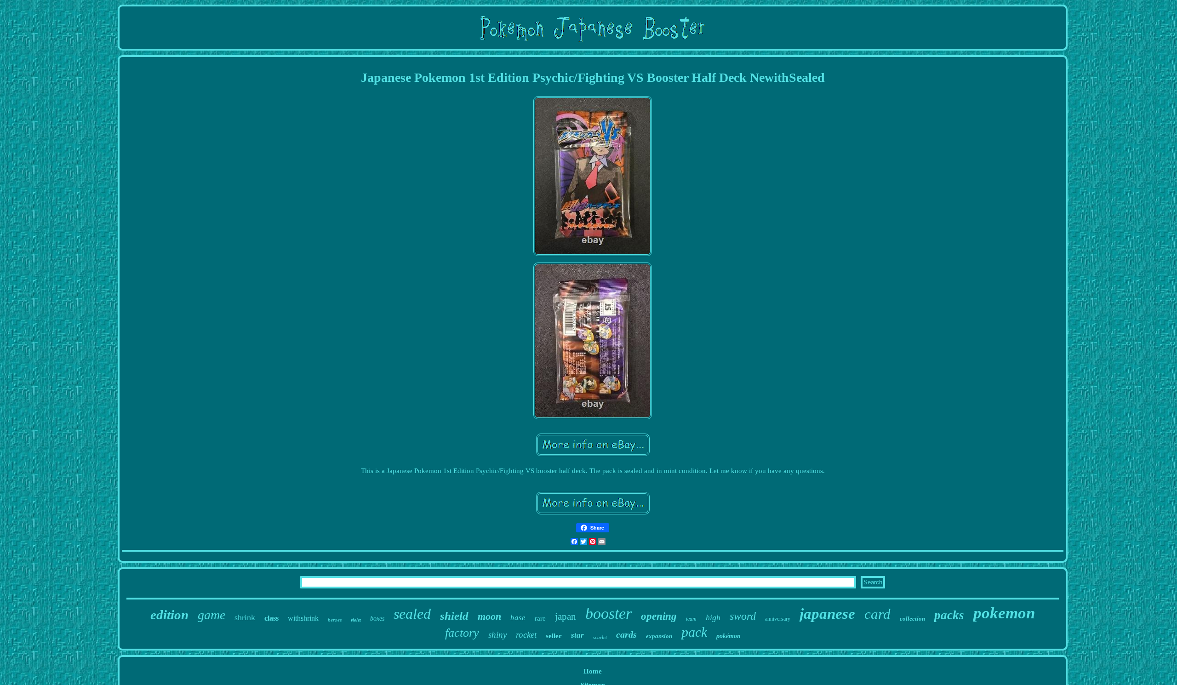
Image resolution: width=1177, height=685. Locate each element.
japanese (827, 613)
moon (489, 616)
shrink (244, 617)
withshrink (303, 618)
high (713, 617)
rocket (526, 634)
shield (454, 616)
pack (694, 631)
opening (659, 616)
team (691, 619)
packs (949, 615)
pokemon (1004, 613)
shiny (497, 634)
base (518, 617)
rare (540, 618)
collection (912, 618)
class (271, 618)
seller (554, 635)
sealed (412, 613)
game (211, 615)
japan (565, 616)
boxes (377, 618)
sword (743, 616)
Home (592, 671)
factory (462, 632)
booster (608, 613)
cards (626, 634)
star (577, 635)
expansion (659, 636)
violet (356, 619)
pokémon (728, 636)
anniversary (777, 619)
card (877, 614)
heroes (335, 619)
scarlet (600, 637)
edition (169, 614)
